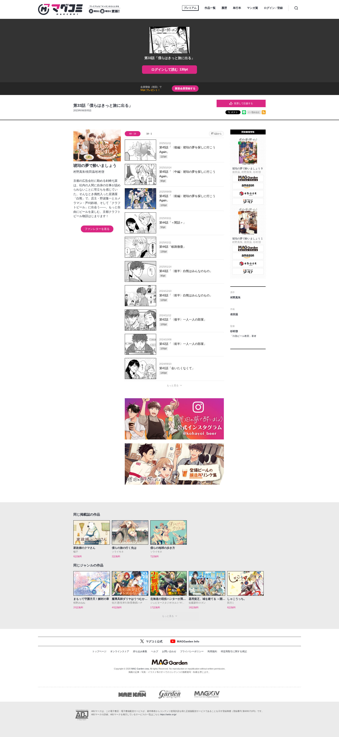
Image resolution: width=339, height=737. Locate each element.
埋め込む (255, 112)
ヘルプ (154, 651)
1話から (218, 133)
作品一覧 (210, 7)
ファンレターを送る (97, 228)
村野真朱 (79, 171)
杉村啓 (100, 171)
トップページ (99, 651)
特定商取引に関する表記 (234, 651)
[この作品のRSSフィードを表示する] (264, 112)
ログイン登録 (273, 8)
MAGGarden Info (188, 641)
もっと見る (173, 385)
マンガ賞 (252, 7)
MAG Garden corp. (140, 669)
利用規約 (212, 651)
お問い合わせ (169, 651)
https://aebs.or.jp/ (168, 714)
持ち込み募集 (140, 651)
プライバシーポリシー (192, 651)
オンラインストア (119, 651)
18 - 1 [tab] (149, 133)
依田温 (90, 171)
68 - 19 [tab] (132, 133)
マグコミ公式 (154, 641)
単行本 (237, 7)
